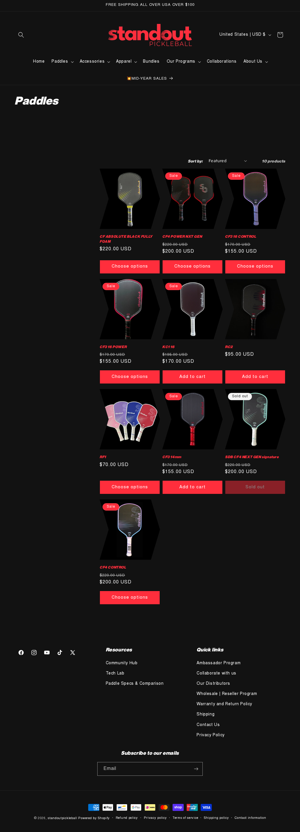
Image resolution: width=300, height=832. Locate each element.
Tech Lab (115, 674)
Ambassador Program (219, 663)
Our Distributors (213, 684)
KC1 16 (168, 346)
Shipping (205, 715)
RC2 (229, 346)
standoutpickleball (62, 818)
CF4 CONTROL (113, 567)
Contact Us (208, 725)
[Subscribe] (196, 769)
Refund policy (127, 818)
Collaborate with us (216, 674)
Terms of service (185, 818)
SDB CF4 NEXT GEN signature (252, 456)
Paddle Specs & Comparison (135, 684)
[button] (21, 34)
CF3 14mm (171, 456)
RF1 (103, 456)
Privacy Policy (210, 735)
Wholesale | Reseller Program (227, 694)
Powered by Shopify (94, 818)
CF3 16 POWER (113, 346)
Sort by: (195, 160)
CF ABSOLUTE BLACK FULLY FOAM (126, 239)
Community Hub (122, 663)
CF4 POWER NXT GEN (182, 236)
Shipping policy (216, 818)
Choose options (130, 266)
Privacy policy (155, 818)
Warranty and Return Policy (224, 704)
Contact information (250, 818)
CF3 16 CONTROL (240, 236)
